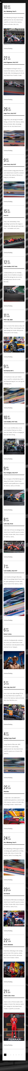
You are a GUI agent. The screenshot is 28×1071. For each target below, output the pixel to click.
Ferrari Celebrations (8, 944)
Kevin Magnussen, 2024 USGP (11, 62)
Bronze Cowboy (7, 634)
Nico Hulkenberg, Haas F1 (10, 11)
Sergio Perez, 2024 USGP (10, 113)
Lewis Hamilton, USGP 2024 (10, 266)
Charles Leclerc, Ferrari (9, 995)
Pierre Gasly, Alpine (8, 319)
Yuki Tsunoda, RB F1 (9, 370)
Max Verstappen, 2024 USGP (11, 472)
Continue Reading (8, 48)
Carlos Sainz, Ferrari (8, 523)
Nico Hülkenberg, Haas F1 (10, 842)
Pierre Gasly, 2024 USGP (9, 687)
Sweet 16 (6, 215)
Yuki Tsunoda (7, 893)
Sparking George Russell (9, 738)
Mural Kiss (6, 791)
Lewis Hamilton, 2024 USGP (10, 570)
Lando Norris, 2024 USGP (10, 164)
